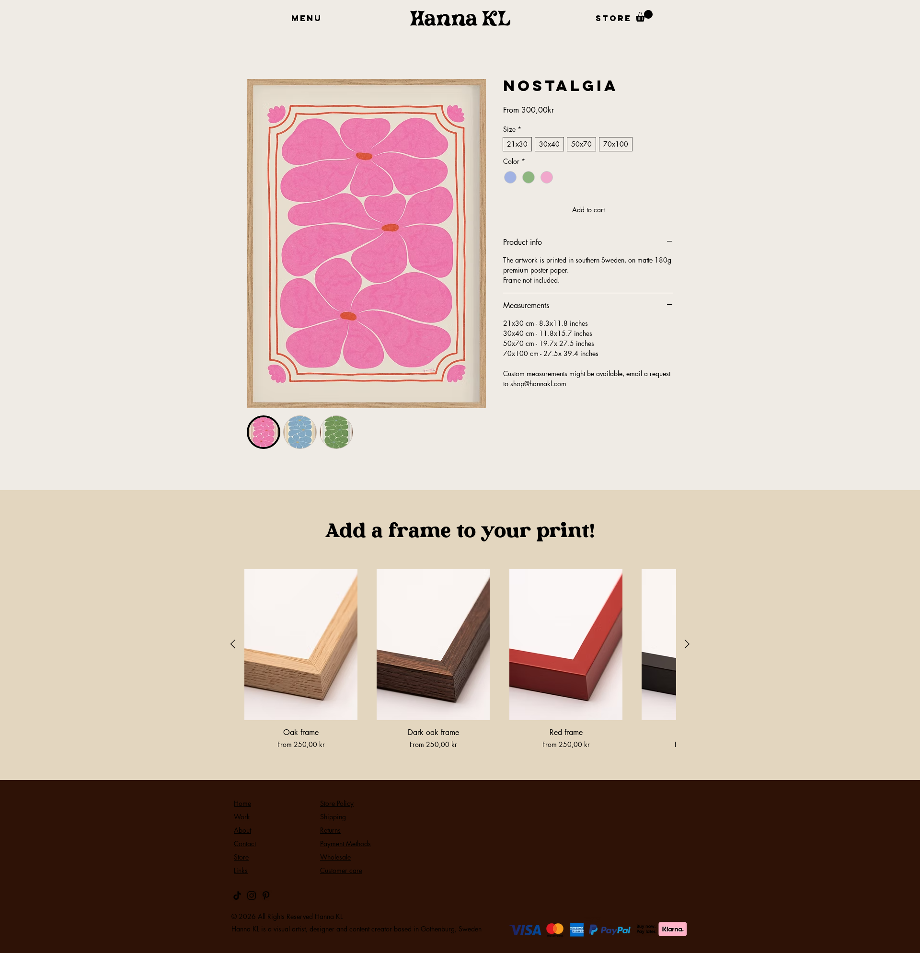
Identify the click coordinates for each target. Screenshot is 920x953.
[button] (613, 18)
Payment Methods (345, 843)
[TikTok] (237, 895)
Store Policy (337, 803)
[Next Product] (687, 644)
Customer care (341, 870)
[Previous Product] (233, 644)
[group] (460, 659)
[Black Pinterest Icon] (266, 895)
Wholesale (335, 856)
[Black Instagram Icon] (251, 895)
